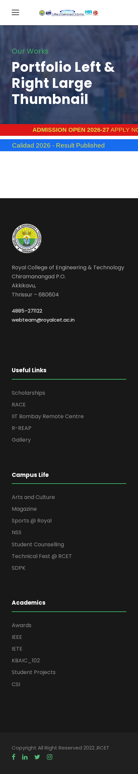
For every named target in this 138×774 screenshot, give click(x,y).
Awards (21, 625)
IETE (17, 649)
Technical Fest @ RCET (42, 556)
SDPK (18, 568)
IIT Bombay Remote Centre (48, 416)
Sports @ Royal (32, 520)
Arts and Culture (33, 497)
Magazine (24, 509)
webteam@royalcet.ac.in (43, 319)
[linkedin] (24, 757)
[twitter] (37, 757)
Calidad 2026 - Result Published (51, 145)
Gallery (21, 440)
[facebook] (13, 757)
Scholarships (28, 393)
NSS (16, 532)
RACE (19, 404)
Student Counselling (38, 544)
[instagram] (49, 757)
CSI (16, 684)
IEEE (17, 637)
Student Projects (34, 672)
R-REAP (21, 428)
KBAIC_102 (26, 660)
